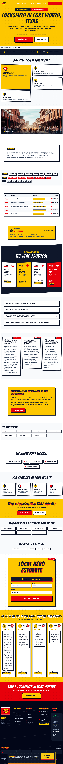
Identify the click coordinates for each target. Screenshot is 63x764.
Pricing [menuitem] (39, 3)
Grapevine (31, 548)
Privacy (37, 602)
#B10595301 (18, 231)
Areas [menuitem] (32, 3)
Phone (12, 583)
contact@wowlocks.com (45, 720)
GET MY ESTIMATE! (31, 598)
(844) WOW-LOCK (24, 39)
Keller (39, 548)
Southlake (46, 548)
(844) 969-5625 (44, 716)
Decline (47, 760)
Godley (24, 548)
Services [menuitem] (24, 3)
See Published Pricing (18, 410)
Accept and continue (47, 756)
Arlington (16, 548)
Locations (8, 47)
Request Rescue (41, 39)
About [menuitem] (18, 3)
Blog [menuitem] (44, 3)
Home (2, 47)
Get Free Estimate (39, 512)
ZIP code (33, 583)
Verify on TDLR (49, 230)
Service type (13, 589)
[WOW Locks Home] (3, 3)
